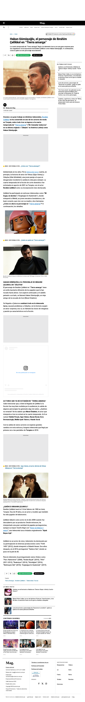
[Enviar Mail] (4, 108)
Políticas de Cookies (37, 669)
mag (73, 697)
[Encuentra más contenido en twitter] (9, 55)
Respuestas (60, 665)
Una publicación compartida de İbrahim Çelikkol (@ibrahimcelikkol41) (26, 394)
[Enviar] (3, 27)
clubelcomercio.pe (20, 697)
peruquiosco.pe (66, 697)
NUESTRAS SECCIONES (62, 662)
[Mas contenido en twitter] (42, 683)
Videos (70, 665)
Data (69, 670)
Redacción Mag (10, 108)
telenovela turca (32, 172)
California (26, 27)
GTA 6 (56, 27)
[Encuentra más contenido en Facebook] (5, 55)
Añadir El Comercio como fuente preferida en (60, 34)
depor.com (38, 697)
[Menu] (4, 23)
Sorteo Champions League (47, 27)
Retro (70, 674)
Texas (31, 27)
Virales (59, 679)
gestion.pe (30, 697)
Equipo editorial (10, 667)
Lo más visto (8, 587)
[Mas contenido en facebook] (39, 683)
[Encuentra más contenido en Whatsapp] (12, 55)
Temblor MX (61, 27)
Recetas (70, 679)
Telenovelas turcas (32, 580)
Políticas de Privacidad (37, 665)
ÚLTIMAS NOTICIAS (64, 64)
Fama (58, 674)
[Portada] (10, 666)
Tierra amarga (9, 580)
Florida (20, 27)
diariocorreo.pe (55, 697)
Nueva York (36, 27)
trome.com (46, 697)
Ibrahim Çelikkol (20, 580)
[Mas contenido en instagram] (46, 683)
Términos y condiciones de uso (39, 662)
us (58, 670)
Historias (60, 684)
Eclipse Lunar (69, 27)
